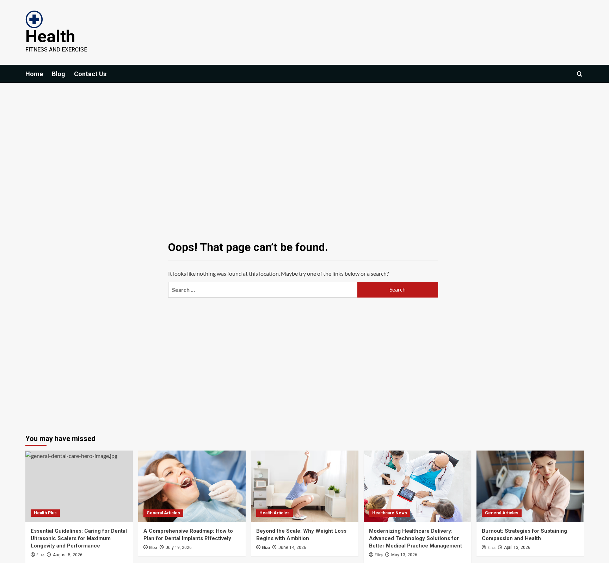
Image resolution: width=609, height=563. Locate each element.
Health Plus (45, 512)
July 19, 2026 (179, 547)
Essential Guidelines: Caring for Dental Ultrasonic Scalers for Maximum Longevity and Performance (79, 538)
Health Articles (274, 512)
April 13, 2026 (517, 547)
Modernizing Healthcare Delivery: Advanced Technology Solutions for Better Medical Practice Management (415, 538)
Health (50, 36)
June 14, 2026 (292, 547)
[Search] (579, 74)
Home (34, 74)
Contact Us (90, 74)
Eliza (40, 555)
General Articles (163, 512)
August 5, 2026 (67, 554)
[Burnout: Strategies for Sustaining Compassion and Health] (530, 486)
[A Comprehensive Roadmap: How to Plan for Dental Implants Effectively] (192, 486)
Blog (58, 74)
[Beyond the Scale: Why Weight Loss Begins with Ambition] (304, 486)
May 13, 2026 (404, 554)
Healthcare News (389, 512)
